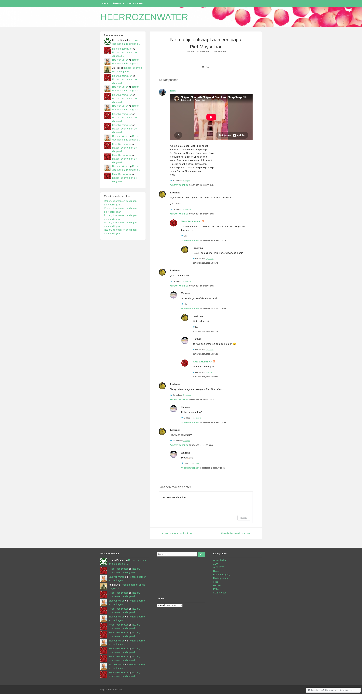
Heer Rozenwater (216, 52)
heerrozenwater (144, 17)
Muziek (217, 585)
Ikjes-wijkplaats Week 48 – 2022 (236, 533)
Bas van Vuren (120, 60)
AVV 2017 (218, 567)
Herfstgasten (220, 578)
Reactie (243, 518)
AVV (207, 67)
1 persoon (187, 209)
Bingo (216, 571)
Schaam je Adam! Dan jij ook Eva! (176, 533)
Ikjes (215, 581)
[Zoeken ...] (201, 554)
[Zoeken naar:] (181, 554)
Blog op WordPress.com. (111, 689)
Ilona (173, 90)
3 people (186, 181)
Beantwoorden (180, 185)
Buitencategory (221, 574)
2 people (209, 372)
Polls (216, 589)
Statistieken (219, 592)
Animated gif (220, 560)
